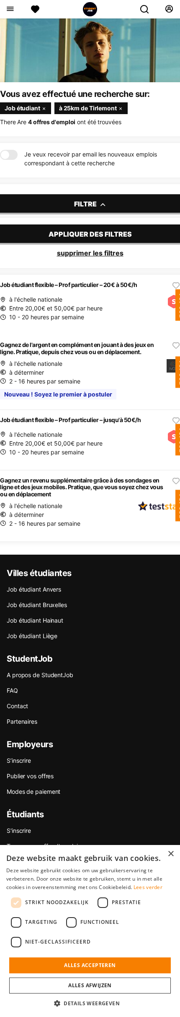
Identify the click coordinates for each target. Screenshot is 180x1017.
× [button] (170, 854)
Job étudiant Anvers (34, 589)
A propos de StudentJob (40, 674)
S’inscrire (19, 760)
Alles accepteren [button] (90, 965)
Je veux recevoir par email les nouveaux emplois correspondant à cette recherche (90, 159)
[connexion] (169, 9)
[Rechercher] (148, 9)
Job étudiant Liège (32, 635)
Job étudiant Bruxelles (37, 604)
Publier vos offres (30, 776)
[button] (90, 1003)
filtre (86, 204)
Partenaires (22, 721)
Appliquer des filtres (90, 234)
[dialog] (90, 931)
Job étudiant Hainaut (35, 620)
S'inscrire (19, 830)
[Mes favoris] (35, 9)
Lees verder (148, 887)
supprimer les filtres (90, 253)
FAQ (12, 690)
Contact (17, 705)
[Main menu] (10, 9)
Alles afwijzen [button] (90, 985)
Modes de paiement (33, 791)
